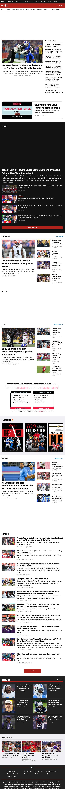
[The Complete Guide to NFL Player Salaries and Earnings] (11, 750)
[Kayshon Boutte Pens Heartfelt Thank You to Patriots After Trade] (48, 721)
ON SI (2, 1)
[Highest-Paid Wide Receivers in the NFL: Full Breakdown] (51, 750)
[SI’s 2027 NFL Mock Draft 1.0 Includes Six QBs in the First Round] (50, 266)
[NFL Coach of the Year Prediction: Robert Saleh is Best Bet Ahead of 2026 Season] (18, 479)
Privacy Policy (11, 770)
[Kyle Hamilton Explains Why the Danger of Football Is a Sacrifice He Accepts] (22, 58)
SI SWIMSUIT (9, 1)
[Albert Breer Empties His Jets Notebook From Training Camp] (54, 57)
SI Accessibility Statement (14, 773)
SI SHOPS (43, 1)
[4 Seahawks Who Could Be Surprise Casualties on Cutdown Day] (17, 706)
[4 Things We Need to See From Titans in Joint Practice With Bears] (48, 690)
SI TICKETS (28, 1)
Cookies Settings (11, 776)
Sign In (61, 5)
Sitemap (26, 773)
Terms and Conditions (51, 770)
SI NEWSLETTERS (19, 1)
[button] (46, 10)
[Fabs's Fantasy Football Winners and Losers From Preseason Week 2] (50, 333)
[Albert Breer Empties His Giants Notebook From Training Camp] (54, 67)
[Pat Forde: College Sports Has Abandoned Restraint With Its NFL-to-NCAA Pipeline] (32, 568)
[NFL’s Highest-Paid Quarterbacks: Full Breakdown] (31, 750)
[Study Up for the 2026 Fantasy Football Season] (32, 110)
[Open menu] (2, 5)
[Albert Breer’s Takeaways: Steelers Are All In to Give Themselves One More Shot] (50, 244)
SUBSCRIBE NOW (52, 1)
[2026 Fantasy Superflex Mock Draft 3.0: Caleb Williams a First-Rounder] (50, 346)
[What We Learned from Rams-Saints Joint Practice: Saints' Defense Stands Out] (50, 279)
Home (8, 9)
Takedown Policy (38, 770)
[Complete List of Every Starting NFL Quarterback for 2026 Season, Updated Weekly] (54, 79)
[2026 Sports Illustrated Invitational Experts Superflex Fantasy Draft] (18, 346)
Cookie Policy (27, 770)
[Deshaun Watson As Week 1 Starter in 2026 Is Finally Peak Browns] (18, 258)
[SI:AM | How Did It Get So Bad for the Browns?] (32, 582)
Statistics (52, 9)
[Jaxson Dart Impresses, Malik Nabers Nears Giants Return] (54, 62)
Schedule (32, 9)
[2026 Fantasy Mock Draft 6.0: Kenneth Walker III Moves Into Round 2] (50, 371)
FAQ (47, 773)
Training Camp (15, 9)
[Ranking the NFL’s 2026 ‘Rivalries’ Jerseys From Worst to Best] (54, 92)
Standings (39, 9)
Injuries (58, 9)
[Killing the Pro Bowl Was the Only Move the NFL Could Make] (54, 46)
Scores (27, 9)
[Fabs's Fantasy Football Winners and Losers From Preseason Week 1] (50, 358)
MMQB (22, 9)
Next (32, 670)
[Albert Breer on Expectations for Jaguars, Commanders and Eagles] (32, 657)
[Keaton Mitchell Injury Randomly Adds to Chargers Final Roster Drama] (17, 690)
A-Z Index (36, 773)
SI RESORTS (36, 1)
